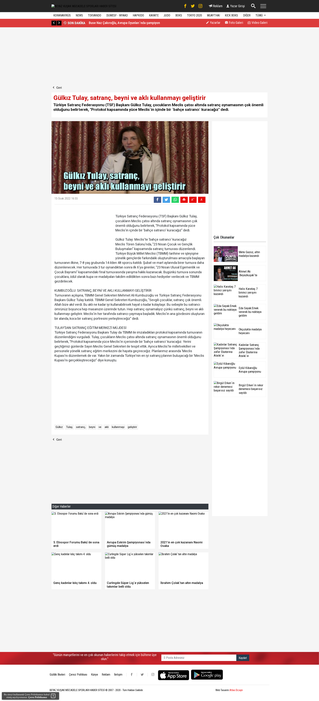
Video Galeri (259, 23)
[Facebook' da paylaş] (157, 200)
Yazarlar (214, 23)
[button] (54, 23)
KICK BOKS (231, 15)
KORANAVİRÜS (62, 15)
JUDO (167, 15)
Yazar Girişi (237, 6)
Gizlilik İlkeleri (57, 674)
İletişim (118, 674)
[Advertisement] (105, 57)
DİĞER (247, 15)
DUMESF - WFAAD (117, 15)
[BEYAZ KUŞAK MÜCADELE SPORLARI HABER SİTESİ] (84, 6)
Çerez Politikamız (37, 697)
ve (100, 427)
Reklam (217, 6)
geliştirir (132, 427)
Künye (94, 674)
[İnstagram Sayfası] (200, 6)
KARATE (154, 15)
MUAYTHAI (213, 15)
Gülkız (59, 427)
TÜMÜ (259, 15)
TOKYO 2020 (194, 15)
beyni (92, 427)
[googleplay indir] (207, 675)
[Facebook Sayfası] (185, 6)
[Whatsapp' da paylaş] (175, 200)
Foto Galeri (235, 23)
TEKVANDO (94, 15)
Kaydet (243, 658)
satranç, (81, 427)
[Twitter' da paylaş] (166, 200)
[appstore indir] (174, 674)
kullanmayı (118, 427)
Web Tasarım (229, 690)
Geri (59, 87)
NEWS (79, 15)
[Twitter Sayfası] (193, 6)
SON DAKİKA (76, 23)
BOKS (178, 15)
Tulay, (69, 427)
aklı (107, 427)
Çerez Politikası (78, 674)
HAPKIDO (138, 15)
